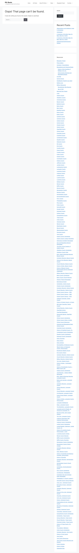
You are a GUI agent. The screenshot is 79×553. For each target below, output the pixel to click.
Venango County (61, 221)
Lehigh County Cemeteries (63, 424)
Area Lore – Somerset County (64, 482)
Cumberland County (62, 137)
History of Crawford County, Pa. (65, 330)
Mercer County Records (62, 435)
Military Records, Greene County (65, 359)
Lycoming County (61, 179)
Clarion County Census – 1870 (64, 296)
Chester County (60, 125)
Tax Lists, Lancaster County (64, 416)
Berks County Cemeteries (63, 275)
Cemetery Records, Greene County (65, 354)
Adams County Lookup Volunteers (65, 238)
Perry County (60, 198)
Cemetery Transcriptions (63, 65)
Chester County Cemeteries (63, 286)
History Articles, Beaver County (64, 266)
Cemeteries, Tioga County (63, 515)
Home (29, 3)
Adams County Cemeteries (63, 236)
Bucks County (60, 112)
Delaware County (61, 141)
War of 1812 (61, 89)
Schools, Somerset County (63, 509)
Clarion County (60, 127)
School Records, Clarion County (64, 308)
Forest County (60, 150)
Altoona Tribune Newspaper (64, 279)
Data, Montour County (62, 451)
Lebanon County (61, 173)
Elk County (59, 144)
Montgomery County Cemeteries (65, 442)
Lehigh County (60, 175)
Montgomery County (62, 190)
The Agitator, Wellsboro (62, 528)
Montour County (61, 192)
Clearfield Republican (62, 312)
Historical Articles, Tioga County (65, 522)
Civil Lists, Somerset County (64, 498)
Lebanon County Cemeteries (64, 422)
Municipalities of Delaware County (65, 345)
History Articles (60, 546)
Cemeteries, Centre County (63, 283)
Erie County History (61, 352)
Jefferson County (61, 162)
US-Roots (35, 3)
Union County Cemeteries (63, 530)
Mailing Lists (60, 83)
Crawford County (61, 135)
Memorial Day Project (62, 91)
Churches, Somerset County (64, 495)
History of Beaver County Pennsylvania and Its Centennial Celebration (65, 269)
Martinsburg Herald (61, 281)
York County (60, 234)
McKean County (61, 181)
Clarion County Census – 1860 (64, 294)
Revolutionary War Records (64, 87)
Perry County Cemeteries (63, 470)
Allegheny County (61, 97)
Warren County (60, 224)
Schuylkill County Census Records (65, 480)
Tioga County (60, 217)
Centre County (60, 123)
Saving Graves (60, 78)
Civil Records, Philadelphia (63, 472)
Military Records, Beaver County (65, 273)
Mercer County (60, 184)
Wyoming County (61, 232)
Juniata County (60, 165)
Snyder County (60, 209)
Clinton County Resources (63, 322)
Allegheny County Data (62, 252)
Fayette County (60, 148)
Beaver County (60, 101)
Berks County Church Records (64, 277)
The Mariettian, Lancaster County (65, 407)
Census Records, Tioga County (64, 518)
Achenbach (59, 32)
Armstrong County (61, 99)
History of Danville (61, 457)
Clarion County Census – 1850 (64, 292)
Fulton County (60, 154)
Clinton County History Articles (64, 320)
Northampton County (62, 194)
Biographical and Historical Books (65, 67)
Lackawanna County (62, 167)
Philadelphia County (62, 200)
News (52, 3)
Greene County (60, 156)
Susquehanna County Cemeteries (65, 513)
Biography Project (61, 3)
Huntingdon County (61, 158)
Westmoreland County (62, 230)
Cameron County (61, 118)
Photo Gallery (60, 63)
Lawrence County (61, 171)
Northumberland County (63, 196)
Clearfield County (61, 129)
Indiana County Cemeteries (63, 370)
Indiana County (60, 160)
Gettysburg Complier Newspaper (65, 240)
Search (58, 10)
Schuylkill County (61, 207)
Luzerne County (61, 177)
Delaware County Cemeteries (64, 336)
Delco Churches (61, 338)
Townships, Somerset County (64, 511)
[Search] (25, 19)
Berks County (60, 106)
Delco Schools (60, 342)
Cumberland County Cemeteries (65, 332)
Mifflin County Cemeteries (63, 438)
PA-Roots (8, 2)
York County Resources (62, 538)
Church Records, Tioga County (64, 520)
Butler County (60, 114)
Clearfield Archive (61, 310)
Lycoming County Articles (63, 433)
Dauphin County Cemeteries (64, 334)
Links (58, 93)
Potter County (60, 205)
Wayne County (60, 228)
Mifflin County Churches (63, 440)
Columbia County (61, 133)
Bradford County (61, 110)
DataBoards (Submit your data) (64, 80)
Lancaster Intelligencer (62, 402)
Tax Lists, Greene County (63, 361)
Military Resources (61, 85)
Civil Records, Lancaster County (65, 393)
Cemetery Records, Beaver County (65, 258)
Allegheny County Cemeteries (64, 250)
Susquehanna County (62, 215)
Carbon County (60, 120)
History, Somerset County (63, 500)
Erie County (59, 146)
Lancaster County (61, 169)
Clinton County (60, 131)
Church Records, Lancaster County (65, 391)
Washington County (61, 226)
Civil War (59, 76)
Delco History (60, 340)
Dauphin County (61, 139)
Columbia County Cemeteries (64, 328)
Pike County (60, 202)
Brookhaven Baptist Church (63, 350)
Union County (60, 219)
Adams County (60, 95)
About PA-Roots (43, 3)
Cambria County (61, 116)
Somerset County (61, 211)
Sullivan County (60, 213)
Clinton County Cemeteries (63, 318)
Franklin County (60, 152)
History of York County (62, 534)
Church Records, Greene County (65, 357)
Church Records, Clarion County (65, 290)
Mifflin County (60, 186)
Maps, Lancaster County (63, 404)
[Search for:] (14, 19)
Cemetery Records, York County (65, 532)
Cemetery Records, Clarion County (65, 288)
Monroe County (60, 188)
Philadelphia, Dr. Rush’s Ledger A (65, 478)
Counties (69, 3)
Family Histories (61, 544)
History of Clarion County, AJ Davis (65, 302)
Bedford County (61, 104)
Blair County (60, 108)
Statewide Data (60, 548)
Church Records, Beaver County (65, 263)
